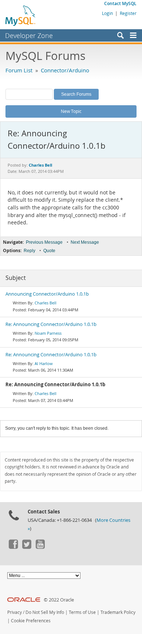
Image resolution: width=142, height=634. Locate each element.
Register (128, 13)
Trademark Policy (117, 612)
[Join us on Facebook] (13, 547)
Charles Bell (45, 302)
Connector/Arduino (65, 70)
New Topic (71, 111)
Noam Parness (48, 333)
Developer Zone (29, 35)
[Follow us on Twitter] (26, 547)
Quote (49, 250)
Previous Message (44, 242)
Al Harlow (44, 363)
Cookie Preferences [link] (31, 620)
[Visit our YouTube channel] (40, 547)
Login (107, 13)
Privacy (14, 612)
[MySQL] (20, 15)
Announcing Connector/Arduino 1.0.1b (47, 294)
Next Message (85, 242)
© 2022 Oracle (59, 600)
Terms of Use (82, 612)
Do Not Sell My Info (44, 612)
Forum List (18, 70)
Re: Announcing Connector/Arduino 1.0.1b (50, 324)
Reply (29, 250)
